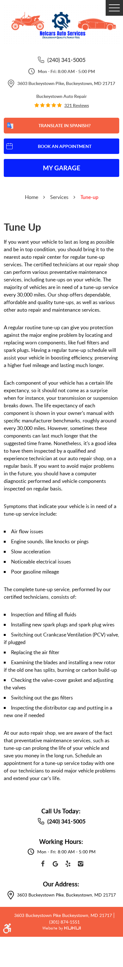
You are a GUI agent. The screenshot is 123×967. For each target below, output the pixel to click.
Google (55, 863)
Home (31, 197)
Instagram (80, 863)
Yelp (68, 863)
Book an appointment (64, 146)
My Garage (61, 167)
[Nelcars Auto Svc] (61, 25)
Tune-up (89, 197)
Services (59, 197)
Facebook (42, 863)
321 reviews (76, 105)
